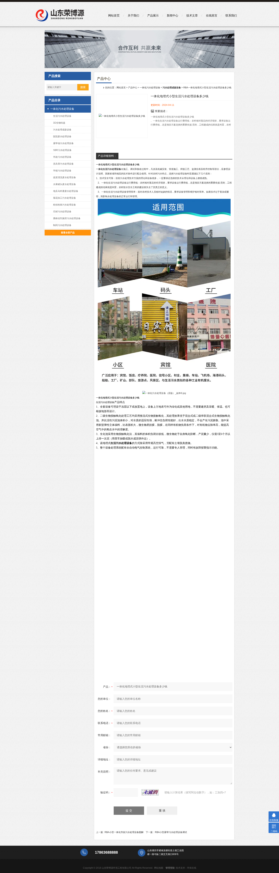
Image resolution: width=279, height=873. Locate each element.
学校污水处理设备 (62, 170)
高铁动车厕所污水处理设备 (66, 218)
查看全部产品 (68, 232)
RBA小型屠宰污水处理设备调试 (171, 832)
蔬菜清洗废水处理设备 (64, 177)
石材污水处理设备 (62, 211)
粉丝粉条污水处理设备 (64, 204)
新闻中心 (172, 15)
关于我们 (133, 15)
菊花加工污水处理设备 (64, 198)
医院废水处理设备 (62, 136)
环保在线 (191, 868)
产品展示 (153, 15)
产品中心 (132, 87)
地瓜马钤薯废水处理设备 (65, 191)
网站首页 (114, 15)
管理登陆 (170, 868)
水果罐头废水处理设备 (64, 184)
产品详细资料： (107, 155)
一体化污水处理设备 (62, 108)
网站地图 (158, 868)
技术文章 (192, 15)
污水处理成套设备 (62, 129)
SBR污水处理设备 (62, 150)
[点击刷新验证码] (150, 792)
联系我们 (231, 15)
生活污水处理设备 (62, 116)
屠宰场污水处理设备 (63, 143)
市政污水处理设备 (62, 157)
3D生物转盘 (59, 123)
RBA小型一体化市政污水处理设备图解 (124, 832)
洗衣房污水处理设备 (63, 163)
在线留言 (211, 15)
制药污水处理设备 (62, 225)
